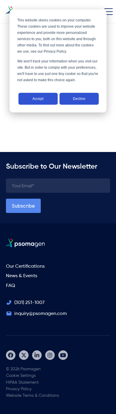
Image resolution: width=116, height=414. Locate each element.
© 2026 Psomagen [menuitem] (23, 369)
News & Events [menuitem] (21, 276)
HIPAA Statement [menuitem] (22, 382)
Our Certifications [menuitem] (25, 266)
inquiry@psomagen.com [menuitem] (40, 313)
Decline (79, 99)
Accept (37, 99)
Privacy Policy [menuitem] (19, 389)
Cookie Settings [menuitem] (21, 376)
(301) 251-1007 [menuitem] (29, 302)
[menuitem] (10, 355)
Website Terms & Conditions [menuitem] (32, 395)
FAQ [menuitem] (10, 285)
